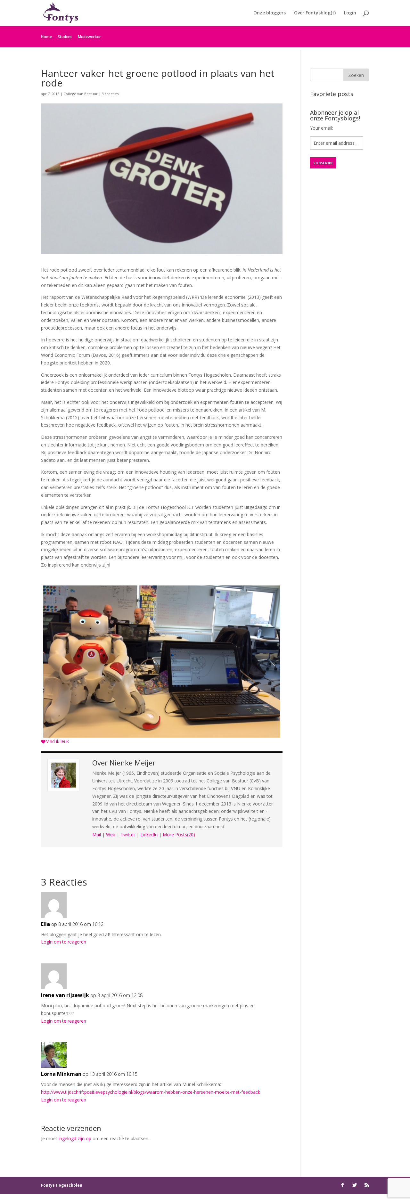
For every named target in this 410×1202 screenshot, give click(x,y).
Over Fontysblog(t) (315, 13)
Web (110, 834)
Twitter (127, 834)
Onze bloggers (269, 13)
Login (350, 13)
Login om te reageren (63, 942)
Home (46, 36)
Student (65, 36)
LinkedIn (149, 834)
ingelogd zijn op (75, 1138)
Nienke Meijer (132, 762)
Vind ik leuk (57, 741)
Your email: (321, 128)
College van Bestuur (80, 93)
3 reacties (110, 93)
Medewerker (89, 36)
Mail (96, 834)
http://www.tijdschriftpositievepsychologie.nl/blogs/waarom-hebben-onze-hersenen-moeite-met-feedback (150, 1092)
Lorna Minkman (61, 1073)
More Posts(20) (179, 834)
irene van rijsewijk (65, 995)
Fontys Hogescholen (61, 1185)
